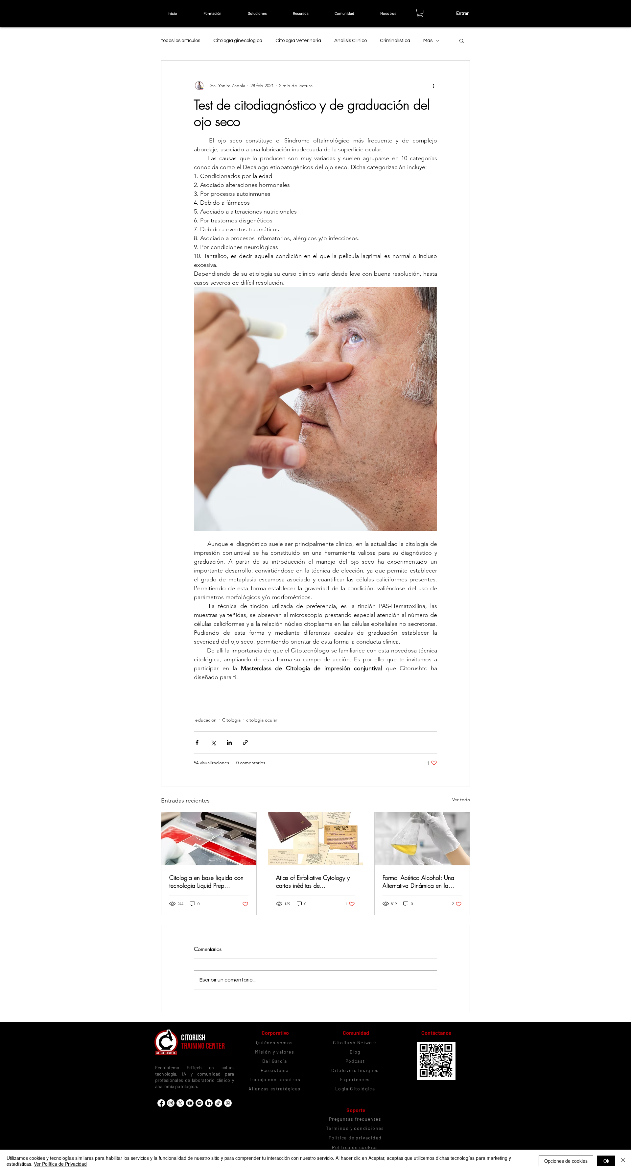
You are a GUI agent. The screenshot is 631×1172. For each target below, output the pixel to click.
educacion (206, 720)
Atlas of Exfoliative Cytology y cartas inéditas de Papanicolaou (313, 881)
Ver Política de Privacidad (60, 1163)
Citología (231, 720)
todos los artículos (180, 40)
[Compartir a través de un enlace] (245, 742)
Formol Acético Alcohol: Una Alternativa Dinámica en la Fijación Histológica (418, 881)
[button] (212, 13)
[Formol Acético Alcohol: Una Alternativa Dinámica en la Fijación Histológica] (422, 838)
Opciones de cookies (566, 1161)
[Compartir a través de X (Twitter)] (213, 742)
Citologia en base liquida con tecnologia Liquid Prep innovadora (206, 881)
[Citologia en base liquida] (208, 838)
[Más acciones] (433, 85)
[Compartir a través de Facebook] (197, 742)
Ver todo (461, 800)
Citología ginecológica (237, 40)
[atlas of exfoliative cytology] (315, 838)
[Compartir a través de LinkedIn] (229, 742)
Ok (606, 1161)
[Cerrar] (623, 1161)
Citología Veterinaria (298, 40)
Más (427, 40)
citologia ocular (261, 720)
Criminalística (395, 40)
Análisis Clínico (350, 40)
